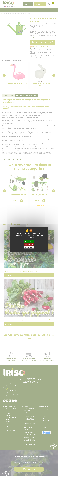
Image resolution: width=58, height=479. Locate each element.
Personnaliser (29, 247)
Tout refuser (29, 244)
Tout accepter (29, 241)
